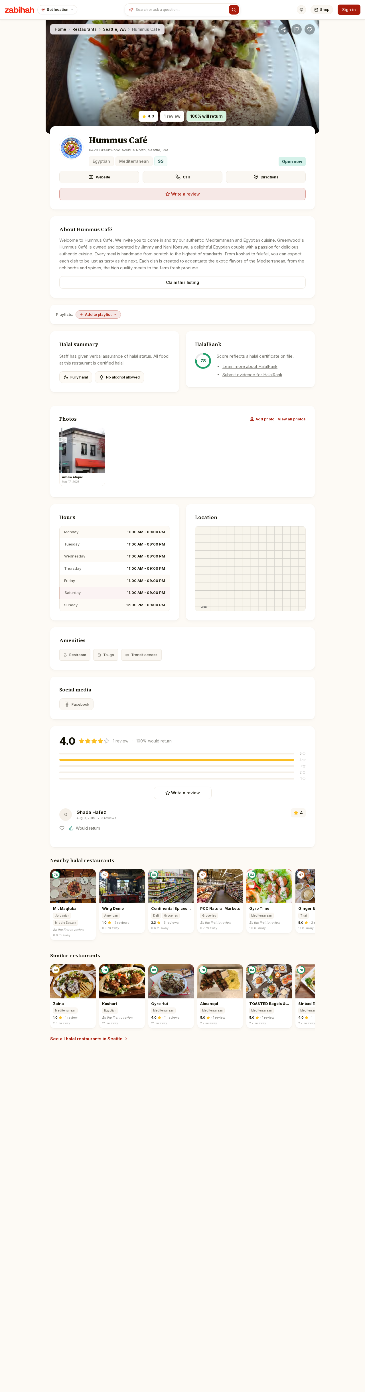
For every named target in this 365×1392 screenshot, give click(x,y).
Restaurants (84, 29)
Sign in (349, 9)
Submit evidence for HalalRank (252, 374)
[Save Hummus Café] (310, 29)
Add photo (265, 419)
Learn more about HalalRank (249, 366)
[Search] (234, 10)
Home (60, 29)
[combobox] (181, 10)
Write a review (185, 194)
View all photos (292, 419)
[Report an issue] (296, 29)
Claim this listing (182, 282)
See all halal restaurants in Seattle (86, 1038)
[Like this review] (61, 828)
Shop (324, 9)
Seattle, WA (114, 29)
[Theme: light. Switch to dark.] (301, 9)
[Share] (283, 29)
